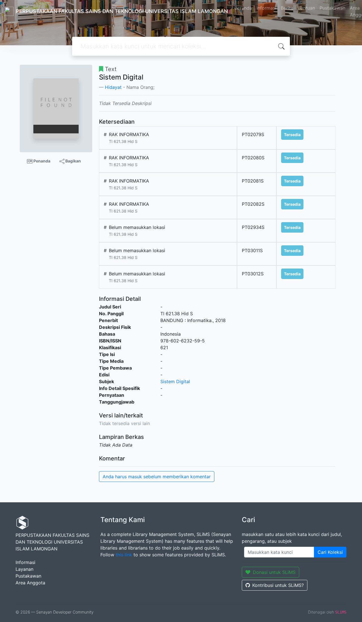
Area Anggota (30, 582)
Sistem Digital (175, 381)
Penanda (41, 160)
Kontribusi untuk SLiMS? (278, 585)
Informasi (266, 8)
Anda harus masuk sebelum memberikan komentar (157, 476)
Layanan (24, 569)
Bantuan (306, 8)
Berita (287, 8)
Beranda (243, 8)
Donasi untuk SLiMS (274, 572)
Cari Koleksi (330, 552)
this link (124, 554)
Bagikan (72, 160)
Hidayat (113, 87)
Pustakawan (332, 8)
